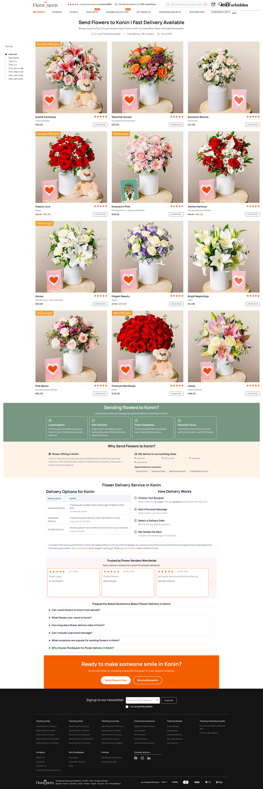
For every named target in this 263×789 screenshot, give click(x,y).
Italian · (81, 783)
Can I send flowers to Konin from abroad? (76, 610)
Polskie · (87, 783)
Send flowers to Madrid (46, 726)
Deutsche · (73, 783)
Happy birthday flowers (144, 726)
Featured (13, 54)
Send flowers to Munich (79, 730)
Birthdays (39, 12)
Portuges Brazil (115, 783)
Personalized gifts (170, 12)
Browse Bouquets (147, 680)
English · (94, 783)
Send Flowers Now (116, 680)
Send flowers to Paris (45, 734)
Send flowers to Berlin (45, 730)
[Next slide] (212, 582)
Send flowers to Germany (113, 726)
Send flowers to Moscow (80, 743)
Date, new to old (16, 75)
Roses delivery (173, 726)
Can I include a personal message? (72, 632)
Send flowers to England (112, 743)
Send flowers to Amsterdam (81, 739)
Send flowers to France (112, 734)
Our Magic (73, 757)
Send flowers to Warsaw (79, 734)
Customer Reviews (77, 761)
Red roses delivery (175, 739)
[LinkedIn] (148, 758)
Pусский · (101, 783)
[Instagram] (144, 758)
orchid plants (82, 548)
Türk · (107, 783)
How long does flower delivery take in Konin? (78, 625)
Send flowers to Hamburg (47, 743)
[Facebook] (137, 758)
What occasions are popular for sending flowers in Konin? (86, 640)
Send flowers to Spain (111, 730)
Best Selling (14, 57)
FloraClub (40, 761)
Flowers (57, 12)
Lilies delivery (172, 730)
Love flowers (139, 730)
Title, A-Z (13, 61)
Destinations (196, 12)
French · (66, 783)
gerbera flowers (128, 548)
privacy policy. (145, 706)
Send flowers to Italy (110, 739)
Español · (59, 783)
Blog (71, 765)
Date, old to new (16, 78)
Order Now (100, 125)
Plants (74, 12)
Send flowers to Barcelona (47, 739)
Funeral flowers (141, 739)
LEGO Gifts (92, 12)
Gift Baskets (144, 12)
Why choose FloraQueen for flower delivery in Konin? (83, 647)
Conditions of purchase (112, 757)
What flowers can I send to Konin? (72, 617)
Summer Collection (117, 12)
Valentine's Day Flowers (144, 743)
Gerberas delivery (174, 734)
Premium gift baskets (209, 732)
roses (160, 501)
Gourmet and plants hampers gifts (212, 727)
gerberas (177, 501)
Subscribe (168, 700)
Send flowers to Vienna (79, 726)
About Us (40, 757)
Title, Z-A (13, 64)
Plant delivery (172, 743)
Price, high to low (16, 71)
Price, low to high (16, 68)
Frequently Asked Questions (48, 770)
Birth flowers (139, 734)
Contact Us (41, 765)
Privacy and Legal (109, 761)
